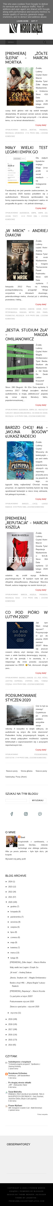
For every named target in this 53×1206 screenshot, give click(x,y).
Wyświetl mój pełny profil (15, 859)
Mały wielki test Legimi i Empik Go (26, 149)
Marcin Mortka (28, 130)
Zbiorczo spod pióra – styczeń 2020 (24, 1007)
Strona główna (26, 771)
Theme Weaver (26, 1194)
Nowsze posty (12, 771)
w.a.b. (17, 598)
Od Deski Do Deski (39, 413)
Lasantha (31, 1198)
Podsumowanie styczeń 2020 (21, 697)
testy (15, 216)
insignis (23, 312)
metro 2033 (34, 312)
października (15, 917)
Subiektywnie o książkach (19, 1062)
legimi (8, 216)
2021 (10, 897)
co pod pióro (40, 677)
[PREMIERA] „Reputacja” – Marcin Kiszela (26, 522)
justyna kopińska (13, 681)
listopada (14, 912)
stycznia (13, 1013)
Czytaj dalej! (40, 125)
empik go (42, 213)
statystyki (9, 757)
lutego (12, 958)
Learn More (22, 21)
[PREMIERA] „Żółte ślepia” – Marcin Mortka (26, 57)
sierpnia (13, 927)
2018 (10, 1024)
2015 (10, 1040)
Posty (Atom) (21, 777)
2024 (10, 882)
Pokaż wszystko (42, 1114)
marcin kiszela (28, 594)
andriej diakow (27, 309)
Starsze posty (41, 771)
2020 (10, 902)
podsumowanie (40, 754)
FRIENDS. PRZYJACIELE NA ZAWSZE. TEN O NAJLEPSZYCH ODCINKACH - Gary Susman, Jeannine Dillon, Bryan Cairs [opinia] (26, 1096)
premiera (43, 130)
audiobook (24, 213)
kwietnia (13, 947)
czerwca (13, 937)
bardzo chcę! (29, 503)
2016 (10, 1035)
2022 (10, 892)
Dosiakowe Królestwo (17, 1073)
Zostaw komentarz (37, 416)
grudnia (13, 906)
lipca (12, 932)
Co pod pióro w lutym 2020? (26, 614)
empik (33, 213)
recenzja (9, 133)
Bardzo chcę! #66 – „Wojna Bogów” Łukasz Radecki (26, 431)
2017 (10, 1029)
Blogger (39, 1191)
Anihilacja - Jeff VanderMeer (19, 1076)
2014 (10, 1045)
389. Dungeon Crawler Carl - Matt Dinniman (25, 1108)
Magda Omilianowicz (22, 413)
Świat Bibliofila (15, 1092)
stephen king (32, 681)
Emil (37, 133)
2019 (10, 1019)
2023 (10, 887)
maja (12, 942)
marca (13, 953)
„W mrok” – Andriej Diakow (26, 232)
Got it (34, 21)
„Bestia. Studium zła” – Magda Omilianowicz (26, 334)
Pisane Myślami (15, 1105)
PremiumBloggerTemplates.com (26, 1201)
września (14, 922)
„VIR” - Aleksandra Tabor (17, 1085)
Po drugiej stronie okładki (19, 1083)
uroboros (19, 133)
